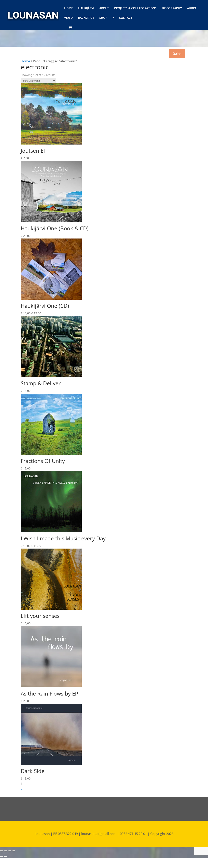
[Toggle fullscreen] (9, 850)
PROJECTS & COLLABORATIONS (135, 8)
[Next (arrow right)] (5, 856)
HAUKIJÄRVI (86, 8)
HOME (68, 8)
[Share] (5, 850)
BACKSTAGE (86, 18)
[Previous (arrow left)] (1, 856)
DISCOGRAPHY (172, 8)
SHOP (103, 18)
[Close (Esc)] (1, 850)
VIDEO (68, 18)
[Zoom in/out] (13, 850)
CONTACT (125, 18)
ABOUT (104, 8)
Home (25, 61)
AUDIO (191, 8)
